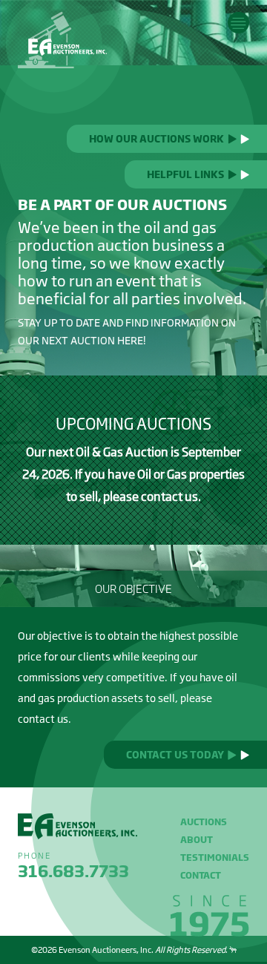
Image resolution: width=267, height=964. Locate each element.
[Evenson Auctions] (62, 40)
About (196, 839)
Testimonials (214, 857)
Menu (238, 22)
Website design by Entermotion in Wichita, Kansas (233, 949)
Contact (200, 875)
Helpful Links (185, 174)
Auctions (203, 821)
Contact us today (175, 755)
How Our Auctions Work (156, 139)
